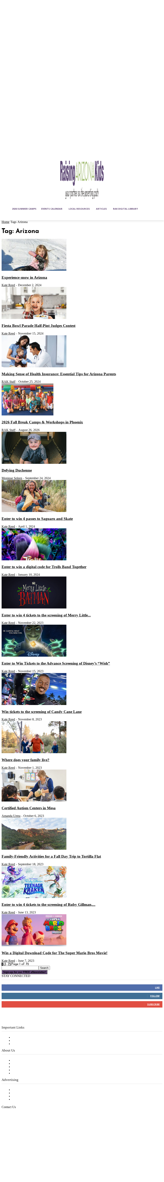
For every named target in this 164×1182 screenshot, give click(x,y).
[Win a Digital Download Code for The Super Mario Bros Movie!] (34, 945)
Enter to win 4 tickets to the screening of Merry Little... (46, 615)
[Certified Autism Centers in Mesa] (34, 800)
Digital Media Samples (28, 1096)
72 (9, 964)
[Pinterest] (35, 1154)
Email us (16, 1127)
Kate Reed (8, 285)
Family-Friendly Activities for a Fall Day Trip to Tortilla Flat (51, 856)
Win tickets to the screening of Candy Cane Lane (42, 712)
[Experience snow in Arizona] (34, 270)
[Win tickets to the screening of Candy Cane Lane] (34, 704)
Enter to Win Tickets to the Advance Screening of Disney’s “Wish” (56, 663)
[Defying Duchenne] (34, 463)
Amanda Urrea (11, 816)
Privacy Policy (22, 1044)
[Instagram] (16, 1154)
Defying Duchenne (17, 470)
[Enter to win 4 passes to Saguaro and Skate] (34, 511)
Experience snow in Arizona (24, 277)
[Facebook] (6, 1154)
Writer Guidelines (24, 1070)
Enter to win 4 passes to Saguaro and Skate (37, 519)
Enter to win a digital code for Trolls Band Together (44, 567)
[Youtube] (16, 1164)
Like (157, 987)
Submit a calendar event (30, 1073)
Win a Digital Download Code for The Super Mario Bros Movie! (54, 953)
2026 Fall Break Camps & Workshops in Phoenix (42, 422)
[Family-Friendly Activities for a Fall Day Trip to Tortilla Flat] (34, 848)
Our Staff (19, 1060)
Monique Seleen (12, 478)
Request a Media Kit (27, 1093)
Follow (155, 995)
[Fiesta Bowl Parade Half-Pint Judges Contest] (34, 318)
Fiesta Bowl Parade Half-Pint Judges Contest (38, 326)
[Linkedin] (25, 1154)
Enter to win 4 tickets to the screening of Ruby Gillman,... (48, 904)
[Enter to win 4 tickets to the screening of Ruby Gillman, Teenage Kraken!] (34, 897)
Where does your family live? (25, 760)
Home (5, 222)
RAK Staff (8, 381)
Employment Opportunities (32, 1066)
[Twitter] (6, 1164)
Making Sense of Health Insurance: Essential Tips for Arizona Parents (59, 374)
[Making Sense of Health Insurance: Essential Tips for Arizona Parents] (34, 366)
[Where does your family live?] (34, 752)
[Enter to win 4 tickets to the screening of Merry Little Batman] (34, 607)
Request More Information (31, 1099)
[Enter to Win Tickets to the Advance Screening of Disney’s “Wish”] (34, 655)
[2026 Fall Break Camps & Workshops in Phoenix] (27, 414)
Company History (25, 1063)
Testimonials (21, 1089)
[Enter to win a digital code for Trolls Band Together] (34, 559)
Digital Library (22, 1040)
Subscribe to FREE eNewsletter (35, 1037)
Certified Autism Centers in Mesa (29, 808)
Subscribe (153, 1004)
